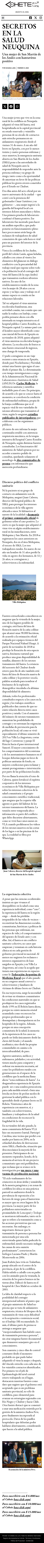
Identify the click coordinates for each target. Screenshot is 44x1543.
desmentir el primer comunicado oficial (20, 516)
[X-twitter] (35, 17)
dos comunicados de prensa (21, 461)
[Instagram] (40, 17)
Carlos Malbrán (25, 383)
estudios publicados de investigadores (20, 415)
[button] (3, 18)
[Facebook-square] (30, 17)
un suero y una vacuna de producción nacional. (20, 1171)
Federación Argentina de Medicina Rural (21, 976)
